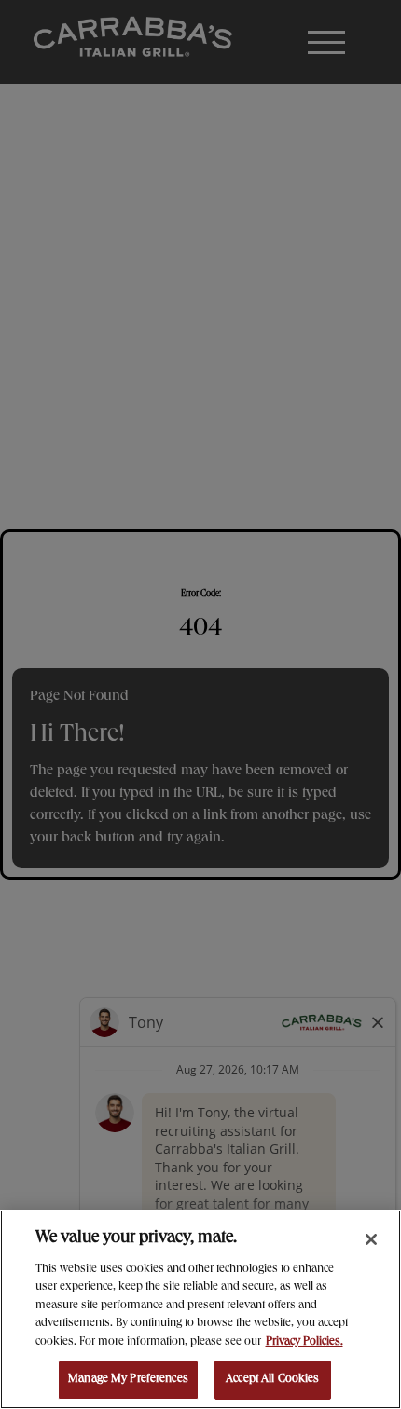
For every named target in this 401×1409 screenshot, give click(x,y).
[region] (200, 1309)
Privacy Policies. (304, 1342)
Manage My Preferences (128, 1380)
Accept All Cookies (272, 1380)
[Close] (371, 1239)
